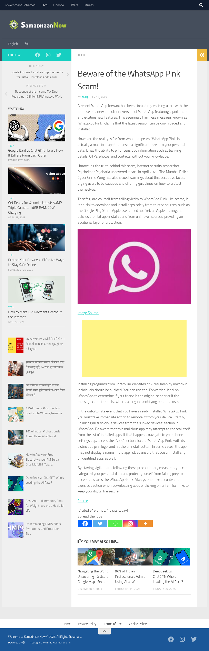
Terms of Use (113, 624)
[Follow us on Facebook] (39, 54)
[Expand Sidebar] (202, 55)
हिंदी (26, 44)
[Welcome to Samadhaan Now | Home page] (38, 24)
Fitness (88, 5)
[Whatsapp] (115, 523)
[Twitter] (100, 523)
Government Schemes (20, 5)
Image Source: (88, 313)
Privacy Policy (87, 624)
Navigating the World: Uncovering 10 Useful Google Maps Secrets (93, 576)
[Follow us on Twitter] (60, 54)
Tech (44, 5)
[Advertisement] (134, 348)
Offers (74, 5)
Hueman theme (62, 642)
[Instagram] (130, 523)
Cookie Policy (138, 624)
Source (83, 501)
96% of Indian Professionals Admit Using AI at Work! (130, 576)
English (13, 44)
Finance (58, 5)
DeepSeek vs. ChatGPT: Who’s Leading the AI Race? (168, 576)
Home (66, 624)
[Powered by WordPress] (25, 642)
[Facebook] (85, 523)
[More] (145, 523)
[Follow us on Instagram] (50, 54)
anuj (85, 97)
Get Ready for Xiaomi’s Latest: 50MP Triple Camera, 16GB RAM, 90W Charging (35, 207)
